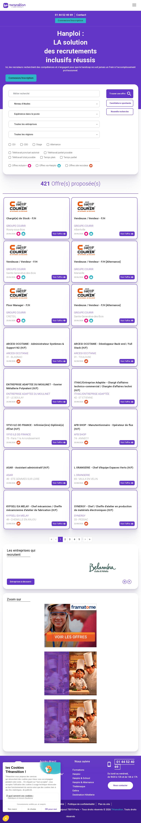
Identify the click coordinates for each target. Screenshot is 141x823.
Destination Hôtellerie (83, 794)
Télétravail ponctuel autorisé (25, 152)
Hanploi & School (81, 778)
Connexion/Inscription (70, 20)
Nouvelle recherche (120, 111)
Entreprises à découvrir (20, 582)
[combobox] (54, 103)
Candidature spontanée (120, 103)
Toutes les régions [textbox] (23, 134)
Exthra (76, 790)
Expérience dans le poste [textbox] (27, 114)
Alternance (55, 144)
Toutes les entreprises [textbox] (25, 124)
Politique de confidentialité (81, 804)
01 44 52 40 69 (64, 14)
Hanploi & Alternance (83, 782)
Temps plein (49, 157)
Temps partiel (70, 157)
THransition (117, 809)
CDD (26, 144)
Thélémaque (79, 786)
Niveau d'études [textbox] (22, 103)
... (82, 538)
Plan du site (104, 804)
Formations (78, 770)
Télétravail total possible (24, 157)
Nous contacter (120, 785)
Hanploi (76, 774)
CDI (14, 144)
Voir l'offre (58, 234)
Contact (81, 14)
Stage (39, 144)
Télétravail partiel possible (60, 152)
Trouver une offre (117, 94)
